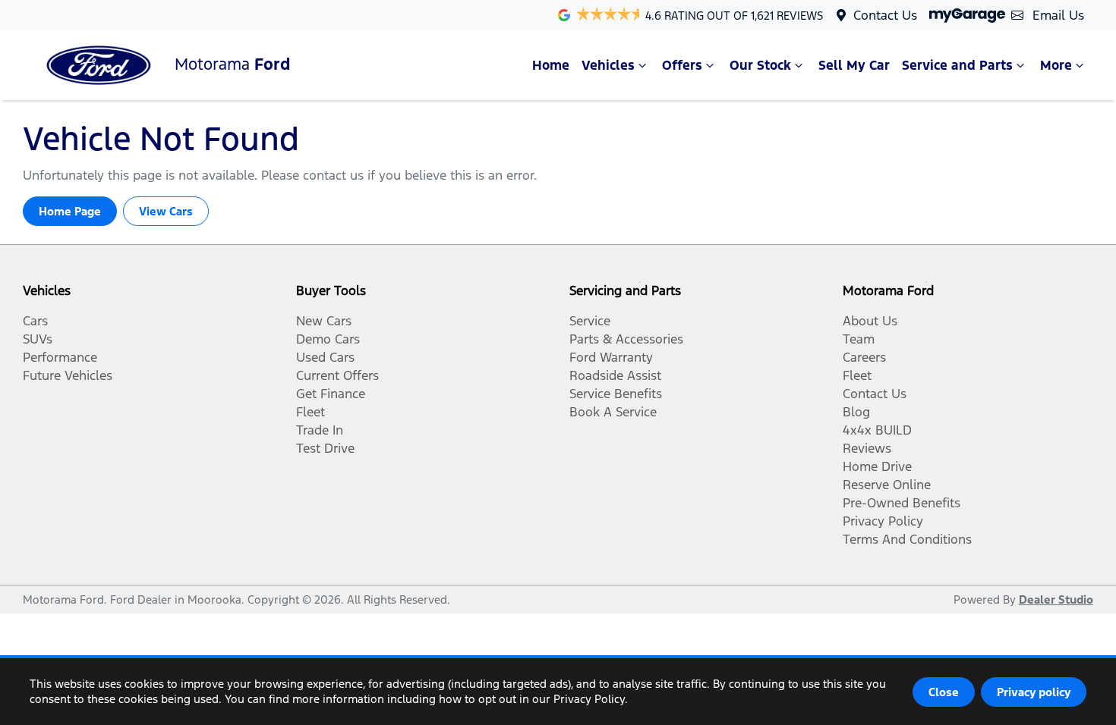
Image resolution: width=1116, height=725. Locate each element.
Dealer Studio (1056, 599)
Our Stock (760, 65)
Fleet (310, 411)
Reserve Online (887, 484)
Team (859, 339)
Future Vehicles (67, 375)
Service (589, 320)
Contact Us (885, 15)
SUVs (37, 339)
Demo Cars (328, 339)
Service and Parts (957, 65)
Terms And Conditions (907, 539)
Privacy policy (1033, 692)
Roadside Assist (615, 375)
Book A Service (613, 411)
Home (550, 65)
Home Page (70, 211)
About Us (870, 320)
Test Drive (325, 448)
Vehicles (608, 65)
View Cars (166, 211)
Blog (856, 411)
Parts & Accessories (626, 339)
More (1056, 65)
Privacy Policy (883, 521)
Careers (864, 357)
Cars (35, 320)
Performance (60, 357)
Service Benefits (615, 393)
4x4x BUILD (877, 430)
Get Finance (330, 393)
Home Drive (877, 466)
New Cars (324, 320)
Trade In (319, 430)
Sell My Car (854, 65)
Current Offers (337, 375)
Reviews (867, 448)
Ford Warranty (611, 357)
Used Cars (325, 357)
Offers (682, 65)
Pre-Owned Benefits (901, 502)
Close (943, 692)
